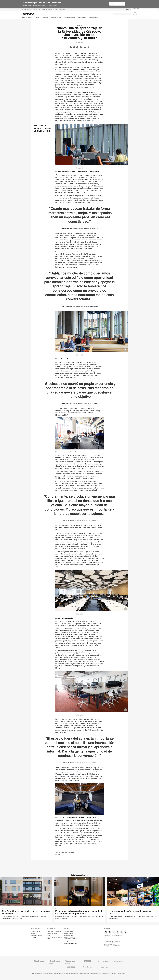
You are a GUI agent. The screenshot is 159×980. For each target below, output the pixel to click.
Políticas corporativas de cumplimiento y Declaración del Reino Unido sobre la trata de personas (71, 939)
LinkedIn (109, 932)
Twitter (117, 932)
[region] (79, 4)
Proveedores (34, 937)
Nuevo (37, 17)
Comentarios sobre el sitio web (54, 931)
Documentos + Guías (52, 933)
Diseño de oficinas (27, 17)
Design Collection (56, 17)
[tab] (76, 168)
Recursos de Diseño (69, 17)
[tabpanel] (79, 146)
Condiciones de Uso (68, 931)
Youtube (121, 932)
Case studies (79, 25)
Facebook (113, 932)
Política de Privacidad (68, 933)
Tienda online (62, 9)
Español (135, 14)
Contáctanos (107, 938)
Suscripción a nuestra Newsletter (113, 935)
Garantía (49, 935)
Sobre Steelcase (35, 928)
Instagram (105, 932)
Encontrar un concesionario (49, 9)
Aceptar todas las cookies (117, 4)
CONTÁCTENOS (36, 9)
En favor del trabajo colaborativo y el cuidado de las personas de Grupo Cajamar (79, 912)
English (134, 12)
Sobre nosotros (93, 17)
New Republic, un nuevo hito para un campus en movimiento (26, 912)
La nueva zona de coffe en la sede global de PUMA (130, 912)
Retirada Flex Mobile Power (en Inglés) (54, 938)
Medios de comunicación (36, 935)
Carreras (33, 933)
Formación (57, 854)
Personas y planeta (35, 931)
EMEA (27, 9)
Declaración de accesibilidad (70, 943)
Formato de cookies (103, 4)
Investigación (82, 17)
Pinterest (125, 932)
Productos (45, 17)
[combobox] (125, 14)
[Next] (82, 168)
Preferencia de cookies (69, 935)
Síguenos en (107, 928)
